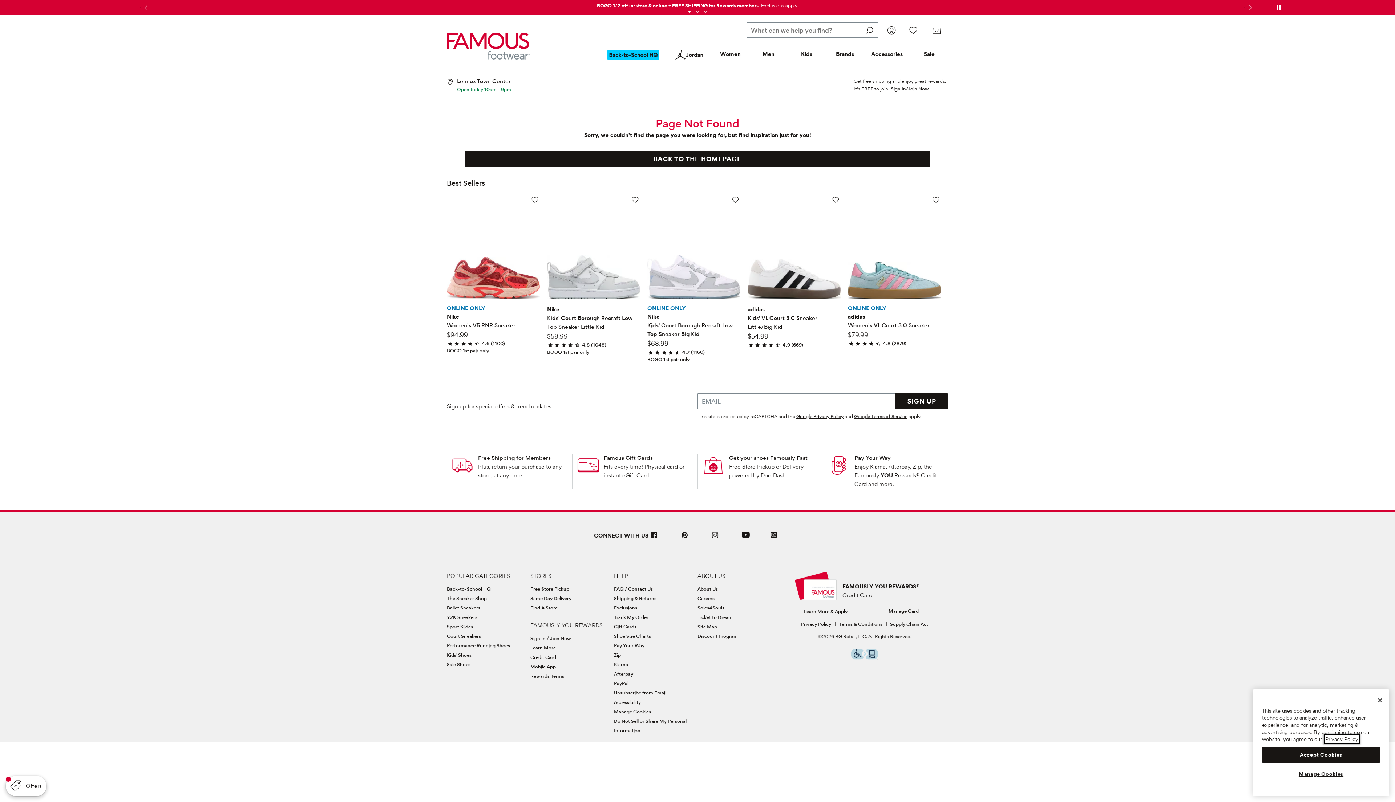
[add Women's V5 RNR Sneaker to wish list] (535, 199)
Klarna (621, 664)
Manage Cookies (632, 711)
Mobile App (543, 666)
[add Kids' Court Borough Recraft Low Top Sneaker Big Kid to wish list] (735, 199)
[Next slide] (1250, 7)
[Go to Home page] (488, 46)
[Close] (1380, 700)
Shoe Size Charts (632, 636)
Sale (929, 53)
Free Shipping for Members (514, 457)
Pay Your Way (872, 457)
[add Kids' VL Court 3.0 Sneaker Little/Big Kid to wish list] (836, 199)
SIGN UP (921, 401)
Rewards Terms (547, 676)
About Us (708, 589)
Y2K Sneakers (462, 617)
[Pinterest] (685, 538)
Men (769, 53)
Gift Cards (625, 626)
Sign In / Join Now (550, 638)
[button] (779, 5)
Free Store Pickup (549, 589)
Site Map (707, 626)
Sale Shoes (458, 664)
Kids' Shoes (459, 655)
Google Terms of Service (880, 416)
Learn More (543, 648)
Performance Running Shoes (478, 645)
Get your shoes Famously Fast (768, 457)
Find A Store (544, 608)
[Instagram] (715, 538)
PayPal (621, 683)
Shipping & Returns (635, 598)
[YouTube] (746, 538)
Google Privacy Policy (820, 416)
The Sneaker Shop (467, 598)
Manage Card (904, 611)
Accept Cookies (1321, 755)
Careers (706, 598)
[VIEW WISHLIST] (913, 30)
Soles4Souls (711, 608)
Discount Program (718, 636)
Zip (617, 655)
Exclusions (625, 608)
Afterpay (623, 674)
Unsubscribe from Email (640, 693)
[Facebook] (654, 538)
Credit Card (543, 657)
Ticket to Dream (715, 617)
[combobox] (812, 30)
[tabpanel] (697, 4)
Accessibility (627, 702)
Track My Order (631, 617)
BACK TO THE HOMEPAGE (697, 159)
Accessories (887, 53)
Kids (806, 53)
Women (730, 53)
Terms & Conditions (860, 624)
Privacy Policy (816, 624)
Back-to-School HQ (469, 589)
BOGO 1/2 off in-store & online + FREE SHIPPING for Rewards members (678, 5)
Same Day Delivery (550, 598)
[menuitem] (633, 61)
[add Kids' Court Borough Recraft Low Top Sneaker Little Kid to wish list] (635, 199)
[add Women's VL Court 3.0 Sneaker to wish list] (936, 199)
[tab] (689, 12)
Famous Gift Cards (628, 457)
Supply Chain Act (909, 624)
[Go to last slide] (145, 7)
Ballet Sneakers (463, 608)
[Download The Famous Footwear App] (774, 535)
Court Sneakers (464, 636)
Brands (845, 53)
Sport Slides (460, 626)
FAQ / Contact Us (633, 589)
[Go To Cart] (936, 31)
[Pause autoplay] (1278, 8)
